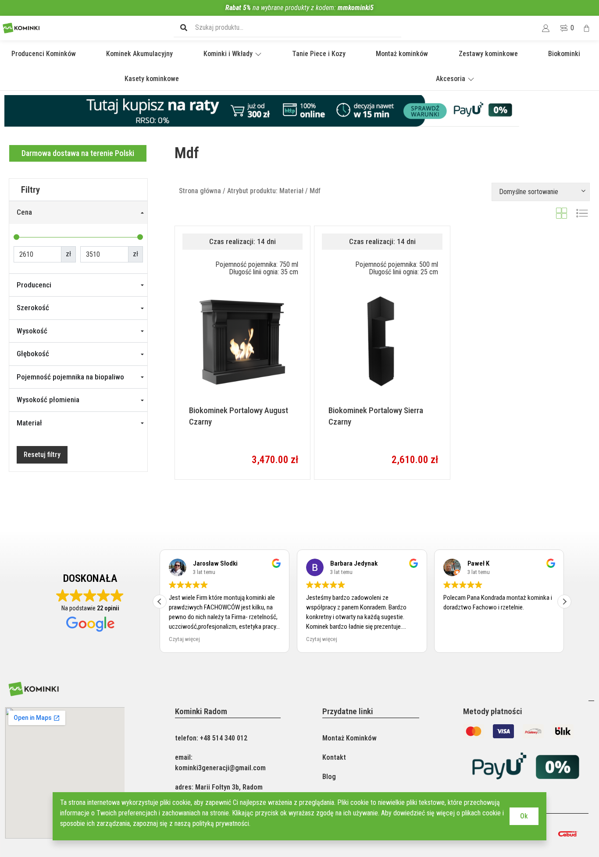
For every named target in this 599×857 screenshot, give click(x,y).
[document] (299, 428)
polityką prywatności (221, 823)
